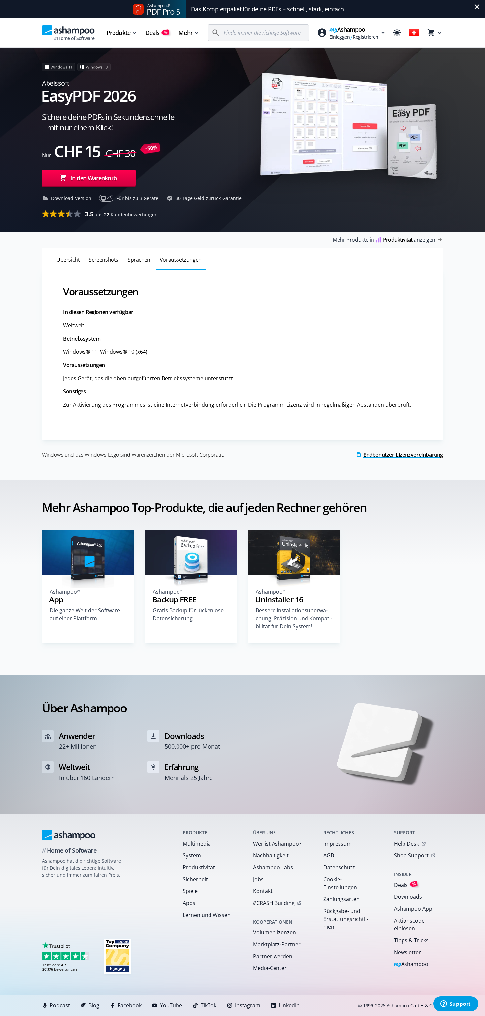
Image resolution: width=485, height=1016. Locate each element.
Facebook (130, 1005)
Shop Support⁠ (411, 855)
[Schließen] (477, 6)
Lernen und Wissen (207, 915)
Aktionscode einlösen (409, 924)
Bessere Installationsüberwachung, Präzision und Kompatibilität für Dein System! (294, 618)
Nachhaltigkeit (271, 855)
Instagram (247, 1005)
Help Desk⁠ (406, 843)
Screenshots (103, 259)
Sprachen (139, 259)
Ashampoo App (413, 908)
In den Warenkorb (93, 178)
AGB (328, 855)
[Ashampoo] (69, 835)
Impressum (337, 843)
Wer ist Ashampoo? (277, 843)
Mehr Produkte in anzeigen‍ (384, 239)
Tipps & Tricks (411, 940)
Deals (157, 33)
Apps (189, 903)
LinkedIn (289, 1005)
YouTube (171, 1005)
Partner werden (272, 956)
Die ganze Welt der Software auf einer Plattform (85, 614)
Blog (93, 1005)
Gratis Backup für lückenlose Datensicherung (188, 614)
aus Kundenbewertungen (121, 214)
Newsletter (407, 952)
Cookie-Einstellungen (340, 883)
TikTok (208, 1005)
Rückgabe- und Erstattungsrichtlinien (345, 918)
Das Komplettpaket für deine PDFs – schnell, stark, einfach (267, 9)
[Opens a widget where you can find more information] (455, 1004)
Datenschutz (339, 867)
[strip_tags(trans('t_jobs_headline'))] (117, 956)
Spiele (190, 891)
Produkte (118, 33)
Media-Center (270, 968)
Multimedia (197, 843)
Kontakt (263, 891)
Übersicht (68, 259)
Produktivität (199, 867)
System (192, 855)
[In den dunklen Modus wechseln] (397, 33)
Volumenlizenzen (274, 932)
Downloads (408, 896)
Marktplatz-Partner (277, 944)
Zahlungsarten (341, 899)
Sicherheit (195, 879)
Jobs (258, 879)
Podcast (60, 1005)
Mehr (185, 33)
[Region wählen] (414, 33)
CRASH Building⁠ (274, 903)
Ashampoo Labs (273, 867)
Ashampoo (411, 965)
